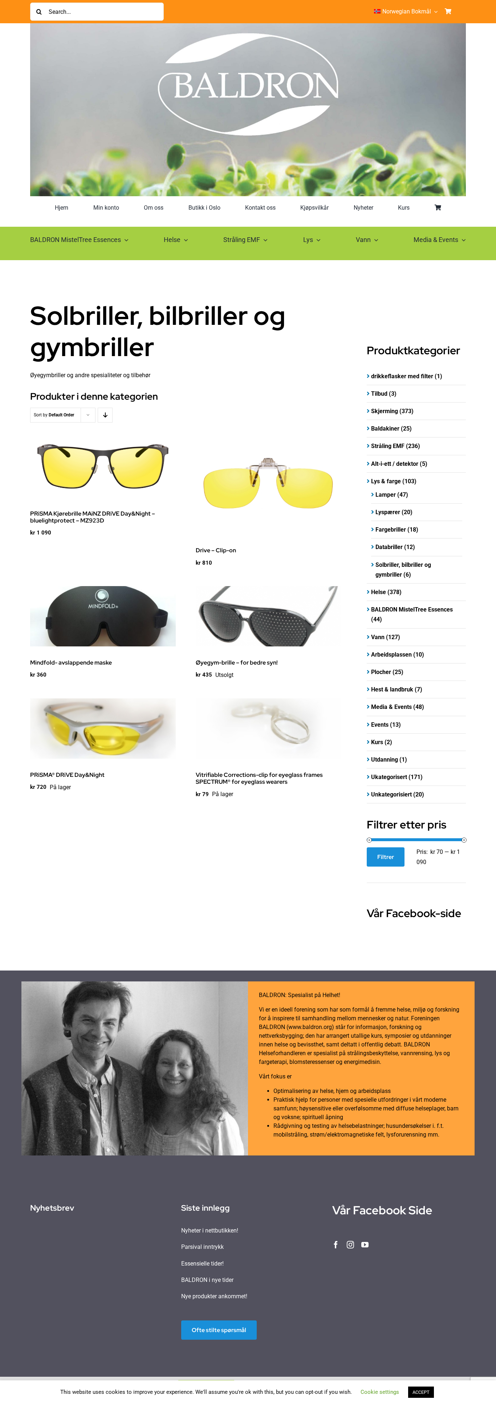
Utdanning (384, 759)
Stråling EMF (387, 446)
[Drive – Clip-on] (268, 485)
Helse (378, 592)
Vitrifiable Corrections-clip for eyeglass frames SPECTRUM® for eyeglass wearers (259, 778)
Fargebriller (390, 529)
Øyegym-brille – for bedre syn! (237, 662)
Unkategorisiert (391, 794)
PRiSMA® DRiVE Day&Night (67, 775)
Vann (378, 637)
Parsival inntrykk (202, 1246)
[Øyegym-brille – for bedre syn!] (268, 616)
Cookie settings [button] (380, 1392)
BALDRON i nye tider (207, 1279)
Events (380, 724)
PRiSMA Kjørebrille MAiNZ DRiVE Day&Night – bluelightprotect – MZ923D (92, 517)
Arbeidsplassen (391, 654)
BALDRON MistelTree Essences (412, 609)
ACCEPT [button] (421, 1392)
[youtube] (365, 1244)
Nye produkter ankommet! (214, 1296)
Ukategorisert (389, 777)
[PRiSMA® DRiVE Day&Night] (103, 728)
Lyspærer (387, 512)
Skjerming (384, 411)
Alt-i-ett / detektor (394, 463)
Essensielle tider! (202, 1263)
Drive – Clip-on (216, 550)
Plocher (381, 672)
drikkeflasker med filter (402, 376)
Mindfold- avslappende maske (71, 662)
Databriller (389, 547)
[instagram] (350, 1244)
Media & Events (391, 706)
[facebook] (336, 1244)
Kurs (377, 742)
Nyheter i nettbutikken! (209, 1230)
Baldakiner (385, 428)
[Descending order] (105, 415)
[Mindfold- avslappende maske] (103, 616)
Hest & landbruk (392, 689)
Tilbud (379, 393)
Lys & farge (386, 481)
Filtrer (385, 857)
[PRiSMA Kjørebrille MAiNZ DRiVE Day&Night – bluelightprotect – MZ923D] (103, 467)
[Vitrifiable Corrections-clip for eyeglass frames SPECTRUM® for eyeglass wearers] (268, 728)
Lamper (385, 494)
